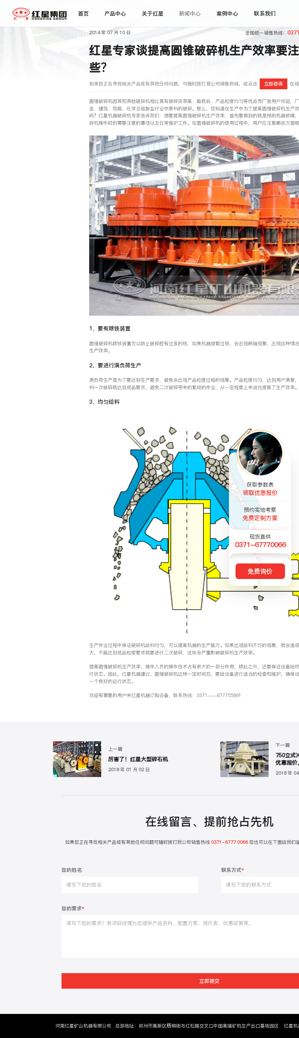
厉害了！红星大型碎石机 (138, 759)
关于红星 (153, 13)
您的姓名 (72, 870)
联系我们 (265, 13)
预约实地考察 (260, 514)
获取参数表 (260, 489)
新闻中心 (190, 13)
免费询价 (260, 571)
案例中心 (227, 13)
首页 (83, 13)
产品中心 (115, 13)
